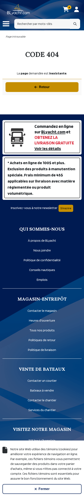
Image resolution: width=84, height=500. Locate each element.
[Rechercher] (75, 24)
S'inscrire (65, 208)
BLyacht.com (53, 131)
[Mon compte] (77, 9)
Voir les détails (47, 148)
